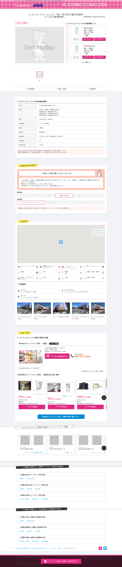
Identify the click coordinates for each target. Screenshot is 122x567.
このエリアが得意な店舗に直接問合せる (62, 561)
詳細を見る (76, 39)
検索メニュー (101, 4)
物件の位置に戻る (97, 231)
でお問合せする (59, 356)
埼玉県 (53, 548)
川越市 (59, 548)
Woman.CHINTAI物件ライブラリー (40, 548)
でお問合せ (32, 407)
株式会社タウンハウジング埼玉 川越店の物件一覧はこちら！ (61, 416)
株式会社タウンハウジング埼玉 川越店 (92, 371)
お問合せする (88, 39)
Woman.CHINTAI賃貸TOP (22, 548)
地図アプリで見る (97, 234)
